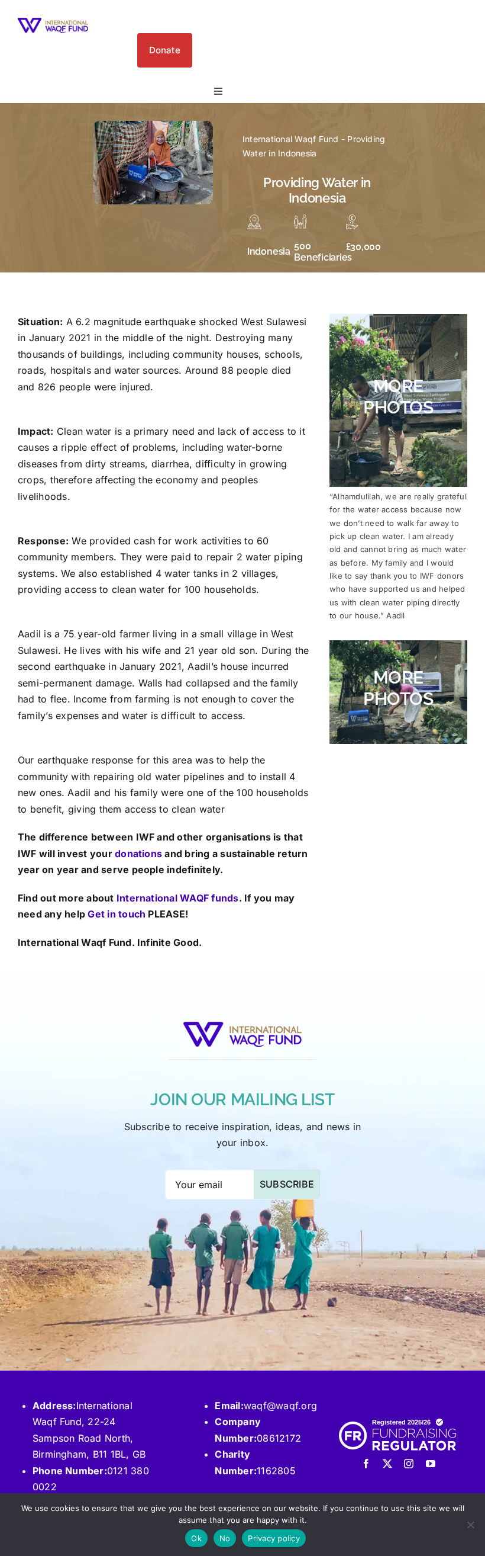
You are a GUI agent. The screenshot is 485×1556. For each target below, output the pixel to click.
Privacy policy (274, 1538)
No (225, 1538)
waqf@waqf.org (280, 1405)
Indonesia (268, 251)
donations (138, 853)
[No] (470, 1525)
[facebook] (366, 1463)
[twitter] (387, 1463)
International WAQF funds (178, 898)
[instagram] (408, 1463)
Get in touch (117, 914)
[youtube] (430, 1463)
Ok (196, 1538)
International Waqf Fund (290, 139)
